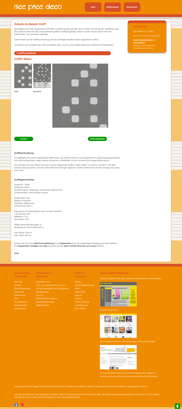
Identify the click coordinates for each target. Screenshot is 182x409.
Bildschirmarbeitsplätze (46, 298)
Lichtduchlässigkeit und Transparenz (52, 288)
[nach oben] (177, 406)
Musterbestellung (22, 288)
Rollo (77, 288)
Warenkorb (132, 7)
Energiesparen (42, 292)
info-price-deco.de (118, 394)
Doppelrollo (80, 292)
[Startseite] (38, 6)
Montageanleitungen (45, 302)
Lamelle (78, 298)
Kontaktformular (73, 397)
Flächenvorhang (82, 302)
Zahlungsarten (20, 305)
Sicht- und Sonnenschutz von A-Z (51, 285)
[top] (16, 253)
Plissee (78, 282)
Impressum (19, 292)
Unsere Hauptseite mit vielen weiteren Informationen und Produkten (130, 278)
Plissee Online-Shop (109, 310)
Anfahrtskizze (20, 308)
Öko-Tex (39, 295)
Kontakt (17, 285)
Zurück (24, 139)
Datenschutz (19, 295)
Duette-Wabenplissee (84, 285)
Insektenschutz (81, 305)
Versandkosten (20, 302)
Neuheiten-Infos (43, 282)
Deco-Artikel (80, 308)
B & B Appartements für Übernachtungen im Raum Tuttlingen (127, 341)
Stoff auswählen (97, 139)
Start (93, 7)
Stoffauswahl (112, 7)
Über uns (18, 282)
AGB (16, 298)
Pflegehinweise (42, 305)
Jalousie (78, 295)
